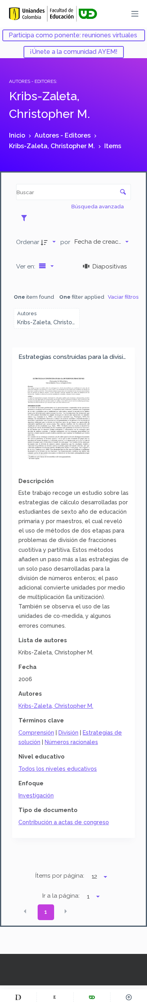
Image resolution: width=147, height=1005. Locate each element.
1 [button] (45, 912)
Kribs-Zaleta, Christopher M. (55, 705)
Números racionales (71, 742)
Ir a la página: (61, 895)
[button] (25, 911)
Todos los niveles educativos (57, 768)
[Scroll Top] (128, 997)
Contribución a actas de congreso (63, 822)
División (68, 732)
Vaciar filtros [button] (123, 297)
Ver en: (26, 266)
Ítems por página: (59, 875)
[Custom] (18, 997)
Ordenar (27, 242)
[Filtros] (26, 218)
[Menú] (134, 13)
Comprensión (36, 732)
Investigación (36, 795)
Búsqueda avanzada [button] (98, 206)
